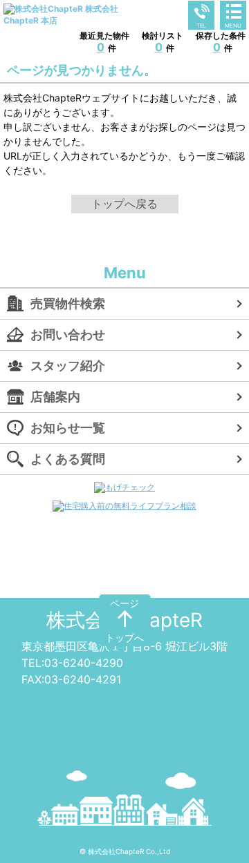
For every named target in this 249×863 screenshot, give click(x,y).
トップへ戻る (124, 204)
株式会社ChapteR (124, 620)
